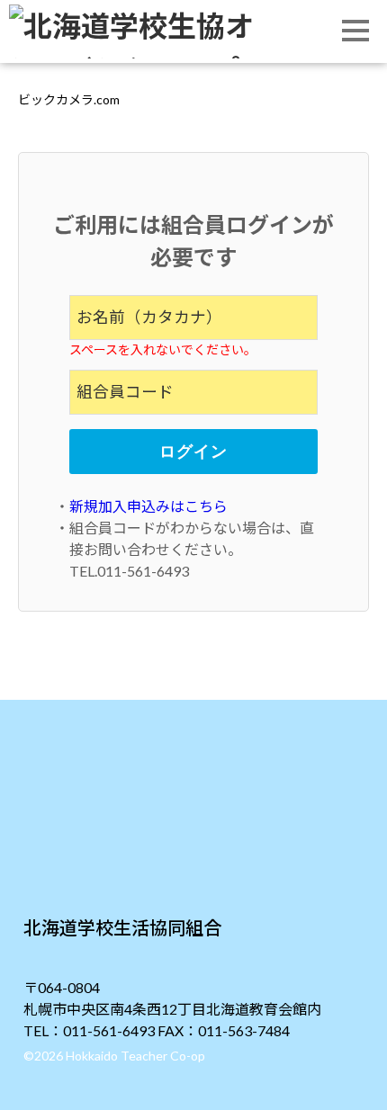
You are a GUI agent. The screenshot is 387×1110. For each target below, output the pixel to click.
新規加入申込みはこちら (148, 506)
